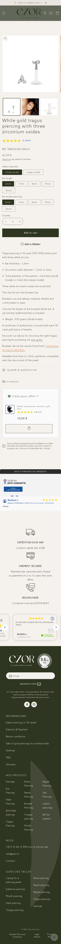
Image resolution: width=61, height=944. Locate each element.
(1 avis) (26, 140)
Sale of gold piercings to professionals (27, 743)
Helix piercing (13, 903)
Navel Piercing (28, 794)
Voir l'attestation (13, 489)
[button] (3, 13)
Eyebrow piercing (15, 889)
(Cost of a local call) (27, 846)
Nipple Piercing (47, 783)
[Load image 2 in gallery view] (30, 107)
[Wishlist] (51, 13)
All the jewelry (46, 816)
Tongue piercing (28, 816)
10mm (8, 190)
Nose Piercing (28, 783)
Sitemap (10, 750)
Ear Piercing (10, 790)
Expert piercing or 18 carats (21, 722)
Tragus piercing (41, 899)
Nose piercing (41, 878)
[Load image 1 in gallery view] (11, 107)
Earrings (10, 781)
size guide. (37, 339)
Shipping (6, 159)
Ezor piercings (33, 929)
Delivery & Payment (17, 729)
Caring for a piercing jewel (13, 880)
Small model (12, 172)
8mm (34, 183)
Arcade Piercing (28, 805)
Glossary (11, 764)
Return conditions (15, 736)
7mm (21, 183)
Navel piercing (41, 885)
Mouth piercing (14, 896)
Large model (33, 172)
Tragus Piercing (10, 823)
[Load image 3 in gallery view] (49, 107)
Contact (10, 860)
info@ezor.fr (12, 853)
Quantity (6, 215)
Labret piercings (48, 805)
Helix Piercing (10, 801)
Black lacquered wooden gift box (33, 407)
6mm (8, 183)
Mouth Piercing (28, 827)
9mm (48, 183)
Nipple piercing (41, 892)
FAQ (8, 757)
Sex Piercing (47, 794)
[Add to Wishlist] (8, 408)
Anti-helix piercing (11, 812)
